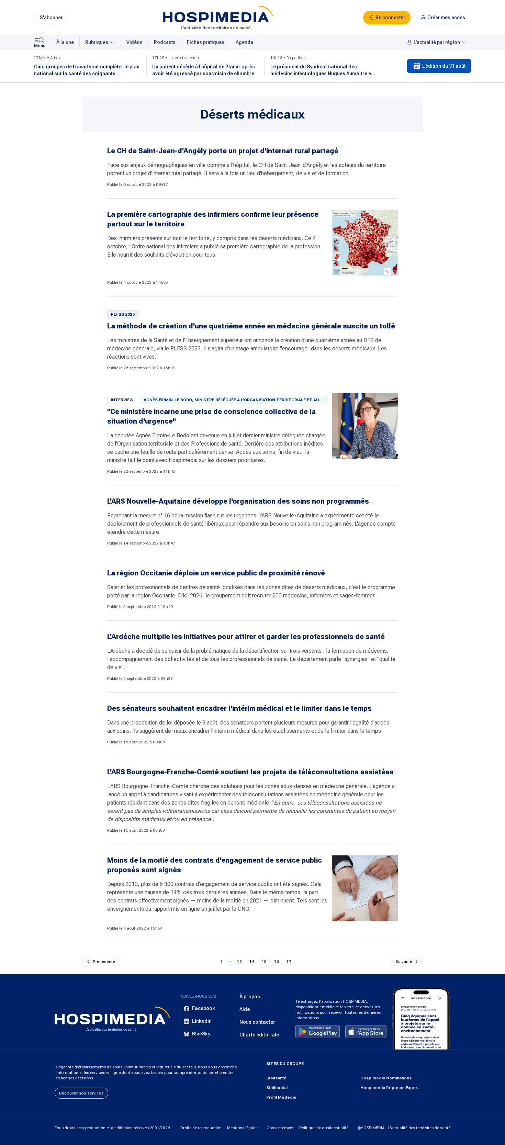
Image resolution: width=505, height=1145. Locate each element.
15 (264, 961)
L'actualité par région (437, 42)
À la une (65, 42)
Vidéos (134, 42)
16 (276, 961)
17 (289, 961)
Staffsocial (277, 1087)
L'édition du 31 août (443, 66)
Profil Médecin (281, 1097)
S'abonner (51, 17)
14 (251, 961)
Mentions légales (242, 1127)
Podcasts (165, 42)
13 (239, 961)
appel (135, 794)
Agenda (244, 42)
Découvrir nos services (81, 1093)
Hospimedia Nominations (386, 1078)
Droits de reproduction (201, 1127)
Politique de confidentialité (323, 1127)
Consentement (280, 1127)
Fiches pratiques (205, 42)
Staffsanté (276, 1078)
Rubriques (96, 42)
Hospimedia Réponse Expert (389, 1087)
